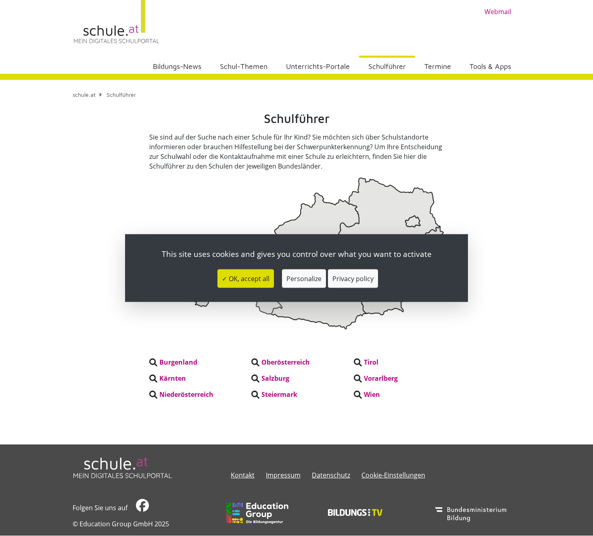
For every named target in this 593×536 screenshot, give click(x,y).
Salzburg (275, 378)
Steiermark (279, 394)
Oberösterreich (285, 362)
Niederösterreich (186, 394)
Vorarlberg (381, 378)
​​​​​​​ (141, 507)
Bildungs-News (177, 66)
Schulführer (387, 66)
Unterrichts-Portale (318, 66)
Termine (437, 66)
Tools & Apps (490, 66)
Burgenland (178, 362)
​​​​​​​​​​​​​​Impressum (283, 475)
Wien (372, 394)
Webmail (497, 11)
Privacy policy (353, 278)
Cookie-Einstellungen (393, 475)
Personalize (304, 278)
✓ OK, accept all (245, 278)
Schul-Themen (243, 66)
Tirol (371, 362)
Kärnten (172, 378)
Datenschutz (331, 475)
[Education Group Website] (257, 513)
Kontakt (243, 475)
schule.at (84, 94)
